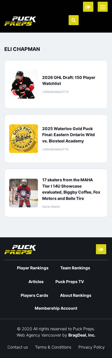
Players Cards (34, 295)
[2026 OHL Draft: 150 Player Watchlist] (23, 84)
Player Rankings (33, 267)
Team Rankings (75, 267)
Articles (36, 281)
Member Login (88, 7)
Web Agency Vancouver (39, 335)
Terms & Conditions (53, 347)
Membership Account (56, 308)
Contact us (17, 347)
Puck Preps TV (69, 281)
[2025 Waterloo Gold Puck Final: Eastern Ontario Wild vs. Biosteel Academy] (23, 138)
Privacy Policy (91, 347)
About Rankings (75, 295)
